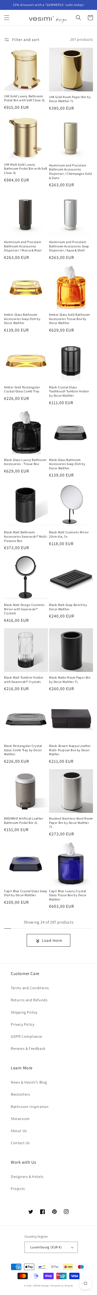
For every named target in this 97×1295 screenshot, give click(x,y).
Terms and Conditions (30, 987)
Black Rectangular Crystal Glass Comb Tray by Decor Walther (23, 750)
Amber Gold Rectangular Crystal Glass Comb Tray (22, 389)
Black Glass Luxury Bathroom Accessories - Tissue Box (25, 462)
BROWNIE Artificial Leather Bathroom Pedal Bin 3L (23, 820)
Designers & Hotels (27, 1176)
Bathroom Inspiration (30, 1106)
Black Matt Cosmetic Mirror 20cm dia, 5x (69, 534)
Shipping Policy (24, 1012)
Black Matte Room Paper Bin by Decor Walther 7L (70, 679)
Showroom (20, 1118)
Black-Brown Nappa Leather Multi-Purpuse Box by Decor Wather (70, 750)
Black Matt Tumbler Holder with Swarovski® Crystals (23, 679)
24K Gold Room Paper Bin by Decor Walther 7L (70, 99)
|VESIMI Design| (41, 1285)
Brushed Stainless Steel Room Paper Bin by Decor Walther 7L (71, 822)
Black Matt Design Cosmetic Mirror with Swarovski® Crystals (24, 609)
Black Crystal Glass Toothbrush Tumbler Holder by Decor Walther (69, 391)
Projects (18, 1188)
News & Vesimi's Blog (29, 1082)
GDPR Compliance (26, 1036)
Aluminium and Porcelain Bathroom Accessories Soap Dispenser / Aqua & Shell (69, 246)
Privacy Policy (22, 1024)
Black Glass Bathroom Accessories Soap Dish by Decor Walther (67, 464)
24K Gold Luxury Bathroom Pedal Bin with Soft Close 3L (24, 98)
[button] (7, 18)
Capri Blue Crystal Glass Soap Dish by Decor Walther (25, 893)
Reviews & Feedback (28, 1048)
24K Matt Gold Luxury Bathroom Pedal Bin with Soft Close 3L (25, 168)
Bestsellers (20, 1094)
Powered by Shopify (61, 1285)
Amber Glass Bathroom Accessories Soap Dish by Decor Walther (22, 318)
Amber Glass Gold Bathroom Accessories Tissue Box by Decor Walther (69, 318)
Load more (52, 940)
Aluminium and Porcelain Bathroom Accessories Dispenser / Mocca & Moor (22, 246)
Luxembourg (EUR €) (46, 1247)
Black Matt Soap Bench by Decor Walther (68, 607)
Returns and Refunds (29, 1000)
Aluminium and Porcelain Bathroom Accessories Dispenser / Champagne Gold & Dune (70, 171)
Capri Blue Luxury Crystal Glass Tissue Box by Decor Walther (67, 895)
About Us (19, 1130)
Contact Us (20, 1142)
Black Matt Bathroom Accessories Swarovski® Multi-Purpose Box (26, 536)
